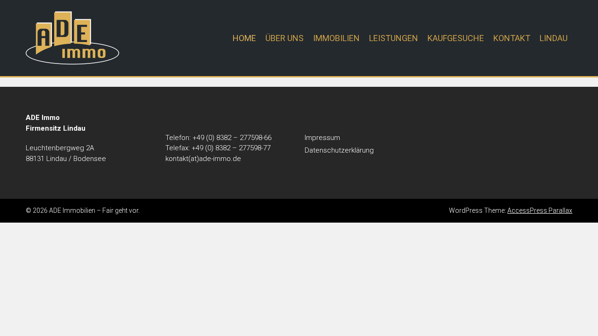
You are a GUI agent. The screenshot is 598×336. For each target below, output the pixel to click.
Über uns (284, 38)
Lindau (554, 38)
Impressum (322, 137)
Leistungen (393, 38)
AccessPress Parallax (539, 210)
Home (244, 38)
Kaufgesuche (455, 38)
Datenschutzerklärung (339, 150)
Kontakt (511, 38)
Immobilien (336, 38)
